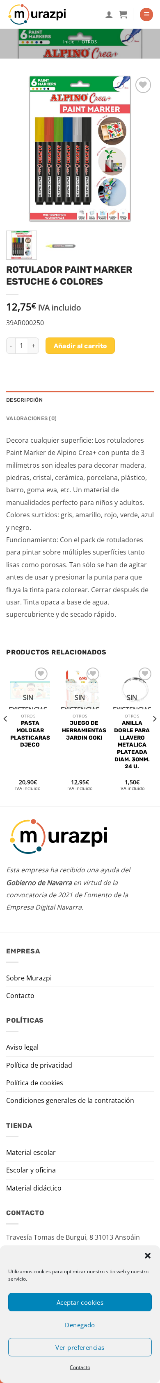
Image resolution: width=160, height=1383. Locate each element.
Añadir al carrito (80, 346)
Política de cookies (34, 1082)
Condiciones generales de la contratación (70, 1100)
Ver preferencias (79, 1347)
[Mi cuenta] (109, 14)
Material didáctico (34, 1188)
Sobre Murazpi (29, 977)
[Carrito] (123, 14)
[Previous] (19, 149)
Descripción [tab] (24, 400)
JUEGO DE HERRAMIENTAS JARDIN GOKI (84, 730)
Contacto (80, 1367)
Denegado (80, 1325)
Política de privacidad (39, 1065)
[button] (148, 1256)
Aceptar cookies (80, 1302)
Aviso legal (22, 1047)
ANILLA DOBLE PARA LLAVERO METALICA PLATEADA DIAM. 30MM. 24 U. (132, 745)
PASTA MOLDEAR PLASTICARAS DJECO (30, 734)
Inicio (69, 41)
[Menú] (146, 14)
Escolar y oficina (31, 1170)
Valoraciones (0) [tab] (31, 418)
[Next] (140, 149)
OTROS (89, 41)
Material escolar (31, 1152)
